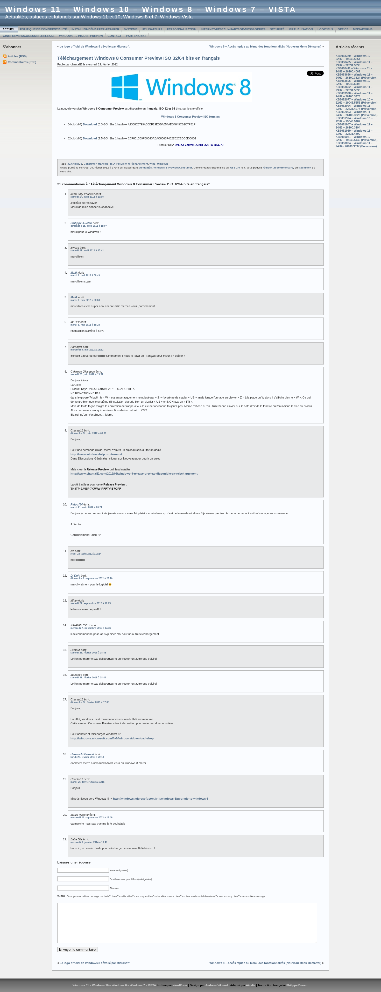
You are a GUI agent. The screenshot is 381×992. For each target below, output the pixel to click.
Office (343, 29)
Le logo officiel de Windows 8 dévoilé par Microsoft (95, 46)
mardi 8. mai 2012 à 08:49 (85, 275)
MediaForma (363, 29)
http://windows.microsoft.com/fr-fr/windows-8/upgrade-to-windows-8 (160, 798)
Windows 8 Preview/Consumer (172, 167)
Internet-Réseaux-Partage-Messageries (233, 29)
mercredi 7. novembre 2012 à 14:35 (90, 628)
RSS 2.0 (235, 167)
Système (130, 29)
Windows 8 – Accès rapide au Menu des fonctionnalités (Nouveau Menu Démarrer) (265, 46)
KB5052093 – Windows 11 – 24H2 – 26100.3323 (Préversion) (357, 113)
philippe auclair (81, 223)
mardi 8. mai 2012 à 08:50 (85, 300)
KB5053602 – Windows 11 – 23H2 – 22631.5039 (354, 88)
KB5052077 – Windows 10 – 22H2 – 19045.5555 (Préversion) (357, 101)
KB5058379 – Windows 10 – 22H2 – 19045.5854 (354, 57)
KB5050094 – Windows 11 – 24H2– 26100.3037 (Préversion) (356, 144)
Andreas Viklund (216, 985)
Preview (121, 163)
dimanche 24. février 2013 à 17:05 (89, 702)
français (103, 163)
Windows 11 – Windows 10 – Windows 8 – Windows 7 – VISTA (151, 9)
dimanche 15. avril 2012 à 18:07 (88, 226)
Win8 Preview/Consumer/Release (28, 35)
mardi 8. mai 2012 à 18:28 (85, 324)
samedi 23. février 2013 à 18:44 (88, 677)
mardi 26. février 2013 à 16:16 (87, 782)
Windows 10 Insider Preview (81, 35)
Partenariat (136, 35)
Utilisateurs (152, 29)
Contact (115, 35)
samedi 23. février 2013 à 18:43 (88, 652)
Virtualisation (301, 29)
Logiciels (325, 29)
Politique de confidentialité (43, 29)
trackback (305, 167)
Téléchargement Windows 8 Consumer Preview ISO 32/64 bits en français (138, 58)
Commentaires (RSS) (22, 62)
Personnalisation (181, 29)
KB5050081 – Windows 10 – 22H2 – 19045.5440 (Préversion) (357, 138)
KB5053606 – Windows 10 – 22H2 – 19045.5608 (354, 82)
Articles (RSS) (17, 56)
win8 (153, 163)
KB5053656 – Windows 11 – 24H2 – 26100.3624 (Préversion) (357, 76)
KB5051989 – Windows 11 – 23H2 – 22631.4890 (354, 132)
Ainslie (250, 985)
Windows (162, 163)
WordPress (180, 985)
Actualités (145, 167)
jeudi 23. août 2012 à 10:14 (85, 553)
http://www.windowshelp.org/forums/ (96, 454)
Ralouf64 (76, 504)
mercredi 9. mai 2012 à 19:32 (86, 349)
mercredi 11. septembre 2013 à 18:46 (91, 817)
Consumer (90, 163)
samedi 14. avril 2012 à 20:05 (87, 196)
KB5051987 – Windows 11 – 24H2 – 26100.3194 (354, 126)
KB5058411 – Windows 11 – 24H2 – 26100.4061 (354, 70)
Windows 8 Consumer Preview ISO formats (190, 116)
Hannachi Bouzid (82, 754)
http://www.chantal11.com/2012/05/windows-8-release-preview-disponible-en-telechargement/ (134, 473)
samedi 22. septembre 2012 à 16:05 (90, 603)
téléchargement (138, 163)
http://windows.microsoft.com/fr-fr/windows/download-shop (112, 738)
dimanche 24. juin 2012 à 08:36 (88, 433)
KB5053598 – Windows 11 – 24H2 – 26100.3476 (354, 95)
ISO (112, 163)
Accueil (9, 29)
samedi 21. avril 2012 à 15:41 (87, 250)
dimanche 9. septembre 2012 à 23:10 (91, 578)
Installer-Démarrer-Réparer (95, 29)
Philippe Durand (297, 985)
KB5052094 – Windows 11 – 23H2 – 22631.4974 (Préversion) (357, 107)
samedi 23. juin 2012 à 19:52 (86, 374)
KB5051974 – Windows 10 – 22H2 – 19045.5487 (354, 120)
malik (73, 272)
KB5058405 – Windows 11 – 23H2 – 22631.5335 (354, 63)
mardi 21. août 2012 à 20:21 (86, 507)
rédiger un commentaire (278, 167)
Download (90, 124)
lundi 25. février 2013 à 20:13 (87, 757)
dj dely (75, 575)
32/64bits (73, 163)
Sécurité (277, 29)
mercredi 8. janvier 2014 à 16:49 (88, 842)
